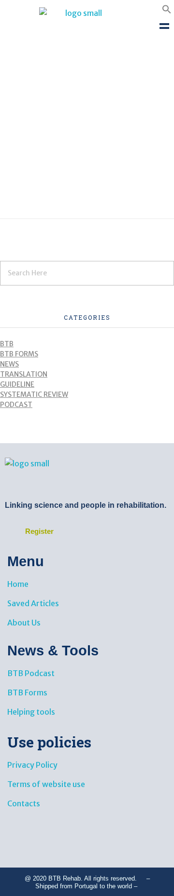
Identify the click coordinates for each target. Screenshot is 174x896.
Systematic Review (34, 394)
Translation (23, 374)
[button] (167, 8)
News (9, 364)
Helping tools (31, 712)
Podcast (16, 404)
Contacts (23, 803)
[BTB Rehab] (79, 25)
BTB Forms (19, 354)
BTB (7, 343)
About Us (24, 622)
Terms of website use (46, 784)
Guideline (17, 384)
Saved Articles (33, 603)
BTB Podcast (31, 673)
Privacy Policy (32, 765)
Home (18, 584)
